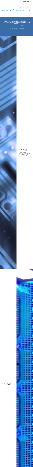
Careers (31, 1)
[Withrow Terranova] (4, 1)
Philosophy (24, 1)
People (21, 1)
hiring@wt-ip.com (24, 25)
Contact (28, 1)
